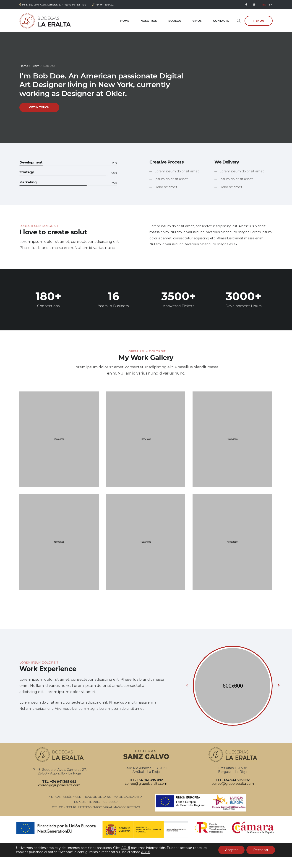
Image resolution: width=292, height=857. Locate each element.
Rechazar (260, 850)
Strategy (26, 172)
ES (264, 4)
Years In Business (113, 306)
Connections (48, 306)
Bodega (174, 20)
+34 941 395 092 (104, 4)
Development (30, 162)
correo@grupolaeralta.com (59, 785)
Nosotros (149, 20)
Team (35, 65)
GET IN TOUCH (39, 107)
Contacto (221, 20)
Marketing (28, 182)
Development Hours (243, 306)
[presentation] (187, 685)
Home (124, 20)
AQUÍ (125, 848)
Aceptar (231, 850)
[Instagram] (254, 4)
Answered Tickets (178, 306)
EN (271, 4)
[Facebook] (246, 4)
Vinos (197, 20)
